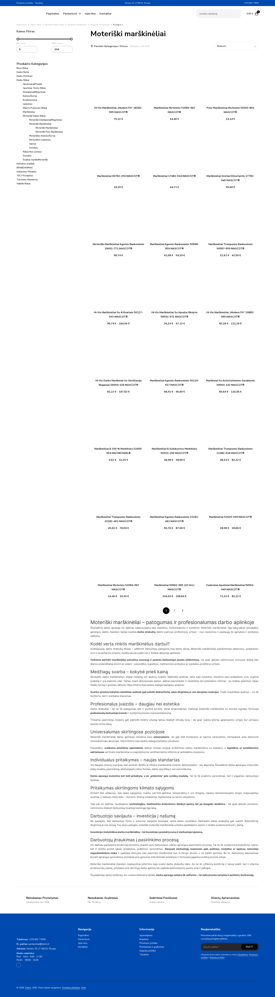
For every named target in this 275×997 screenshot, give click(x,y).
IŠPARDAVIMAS (25, 167)
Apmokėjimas (146, 935)
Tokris (28, 987)
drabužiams (169, 804)
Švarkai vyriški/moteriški (35, 159)
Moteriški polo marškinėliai (49, 131)
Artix (83, 987)
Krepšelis (144, 939)
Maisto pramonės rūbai (35, 107)
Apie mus (90, 13)
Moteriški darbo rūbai (54, 24)
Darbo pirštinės (24, 76)
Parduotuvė (70, 13)
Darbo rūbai (35, 24)
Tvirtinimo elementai (27, 179)
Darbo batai (23, 72)
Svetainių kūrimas (71, 987)
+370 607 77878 (37, 939)
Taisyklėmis (243, 954)
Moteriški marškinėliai (77, 24)
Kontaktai (105, 13)
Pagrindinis (52, 13)
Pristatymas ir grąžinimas (151, 946)
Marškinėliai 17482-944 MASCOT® (174, 176)
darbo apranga (112, 627)
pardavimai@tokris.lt (38, 944)
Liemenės (27, 103)
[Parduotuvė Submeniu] (80, 13)
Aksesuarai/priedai (32, 84)
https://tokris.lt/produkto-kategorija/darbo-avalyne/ (155, 684)
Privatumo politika (25, 3)
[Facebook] (241, 3)
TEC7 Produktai (25, 175)
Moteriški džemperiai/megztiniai (45, 119)
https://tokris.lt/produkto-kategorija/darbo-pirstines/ (149, 741)
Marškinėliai (29, 111)
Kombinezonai (30, 99)
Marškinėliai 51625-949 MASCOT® (230, 517)
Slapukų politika (147, 950)
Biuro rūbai (22, 68)
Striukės (33, 147)
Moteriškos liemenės (40, 139)
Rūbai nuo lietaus (32, 151)
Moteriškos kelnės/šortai (42, 135)
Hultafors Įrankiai (25, 163)
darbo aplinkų (148, 868)
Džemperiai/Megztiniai (34, 92)
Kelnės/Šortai (30, 96)
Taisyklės (39, 3)
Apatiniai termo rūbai (34, 88)
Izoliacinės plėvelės (26, 171)
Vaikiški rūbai (23, 183)
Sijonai (32, 143)
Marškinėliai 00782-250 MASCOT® (118, 176)
